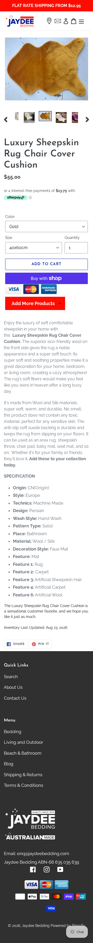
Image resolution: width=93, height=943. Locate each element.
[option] (23, 117)
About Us (13, 687)
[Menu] (81, 21)
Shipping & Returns (23, 774)
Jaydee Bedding (36, 926)
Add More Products (33, 303)
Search (11, 676)
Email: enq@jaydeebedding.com (36, 853)
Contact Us (15, 698)
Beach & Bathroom (23, 753)
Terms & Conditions (23, 785)
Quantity (72, 237)
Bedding (12, 731)
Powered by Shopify (68, 926)
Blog (8, 763)
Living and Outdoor (23, 742)
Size (8, 237)
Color (10, 216)
